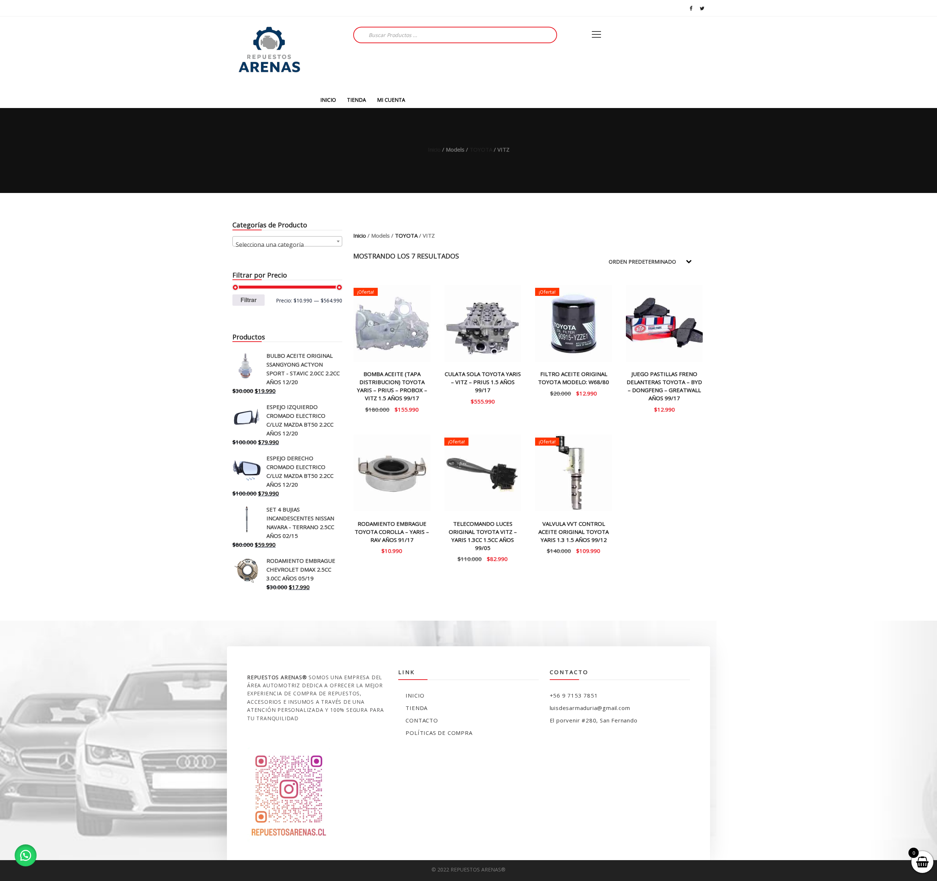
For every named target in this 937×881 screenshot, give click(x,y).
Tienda (417, 707)
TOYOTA (481, 149)
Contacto (422, 720)
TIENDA (356, 99)
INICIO (328, 99)
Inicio (434, 149)
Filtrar (248, 299)
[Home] (269, 54)
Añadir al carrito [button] (482, 401)
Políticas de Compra (439, 732)
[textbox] (287, 245)
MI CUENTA (391, 99)
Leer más (392, 409)
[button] (26, 855)
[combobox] (287, 241)
